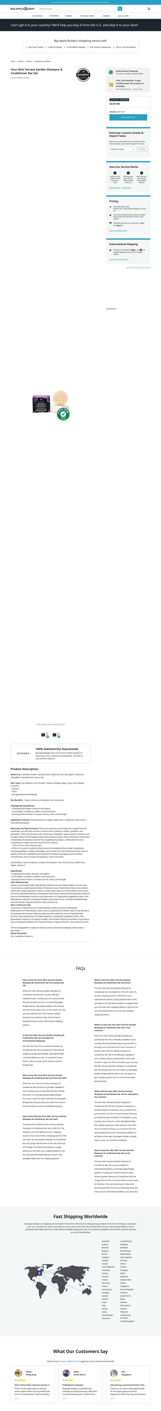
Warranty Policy (114, 188)
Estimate (142, 149)
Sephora (21, 61)
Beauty (29, 61)
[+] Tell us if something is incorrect (138, 268)
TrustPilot (76, 1361)
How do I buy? (138, 89)
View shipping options (123, 89)
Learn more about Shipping (118, 259)
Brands (68, 16)
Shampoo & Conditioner (42, 61)
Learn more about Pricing (118, 231)
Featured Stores (87, 16)
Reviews (106, 16)
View (17, 1398)
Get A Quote (123, 16)
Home (13, 61)
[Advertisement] (128, 289)
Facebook (63, 1361)
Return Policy (126, 188)
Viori (14, 69)
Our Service (37, 16)
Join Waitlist (128, 117)
